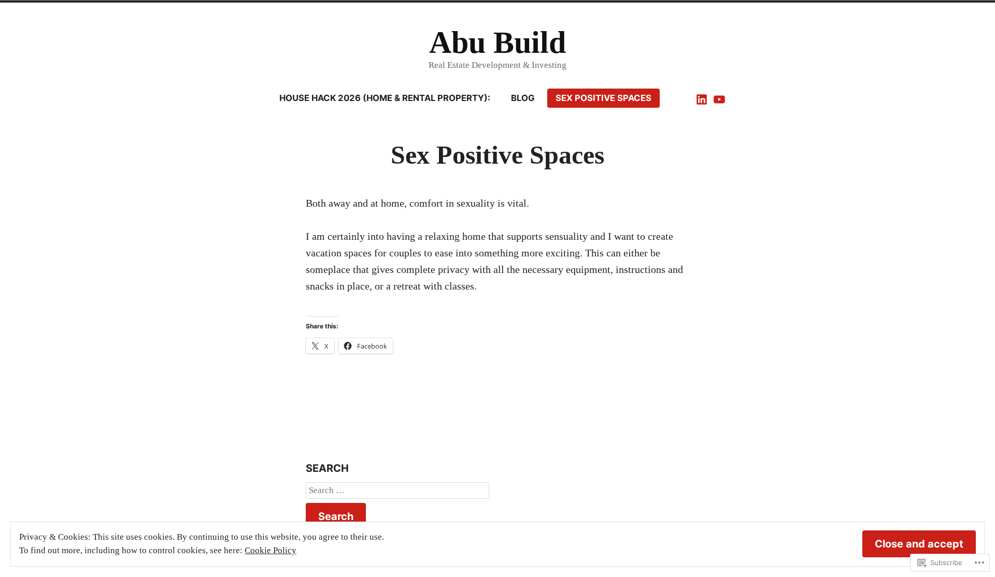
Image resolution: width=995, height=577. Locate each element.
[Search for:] (397, 490)
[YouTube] (718, 98)
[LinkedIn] (702, 98)
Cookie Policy (270, 550)
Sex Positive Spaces (603, 98)
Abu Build (497, 42)
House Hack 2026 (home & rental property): (384, 98)
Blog (523, 98)
